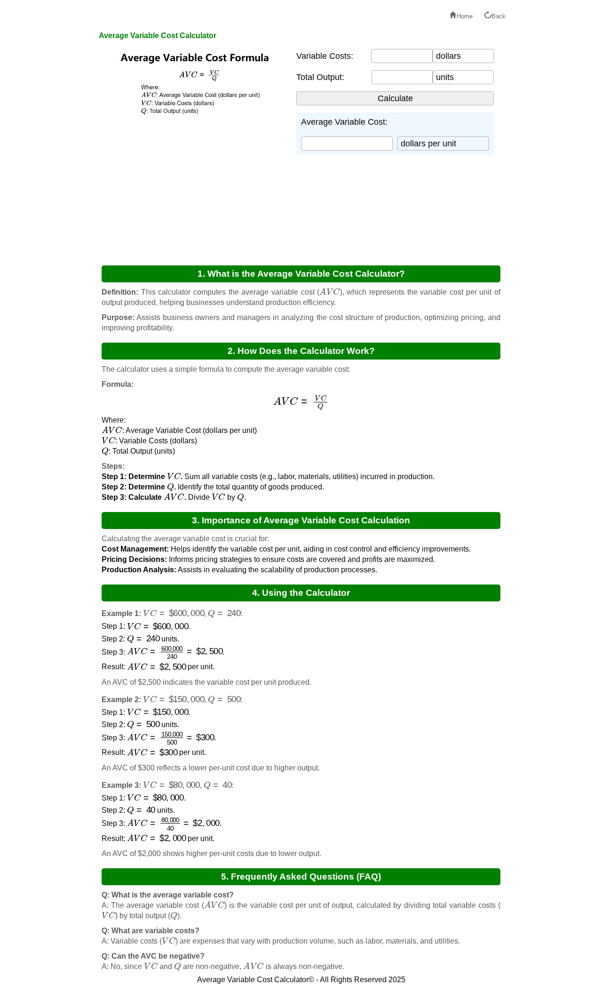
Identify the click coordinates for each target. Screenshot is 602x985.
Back (498, 16)
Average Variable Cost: (344, 122)
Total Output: (320, 77)
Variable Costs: (324, 56)
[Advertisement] (193, 187)
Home (465, 16)
